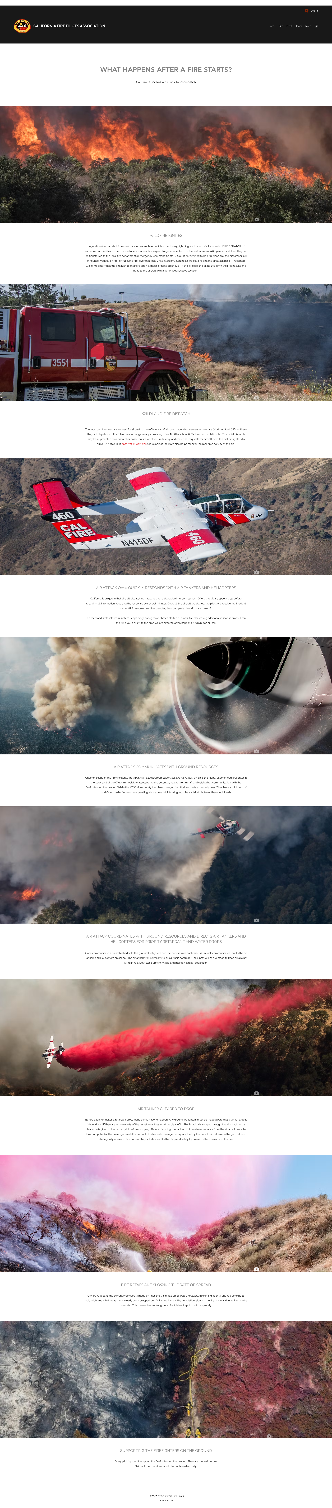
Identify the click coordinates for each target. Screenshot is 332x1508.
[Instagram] (316, 26)
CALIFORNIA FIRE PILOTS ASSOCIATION (69, 26)
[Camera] (257, 219)
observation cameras (134, 443)
